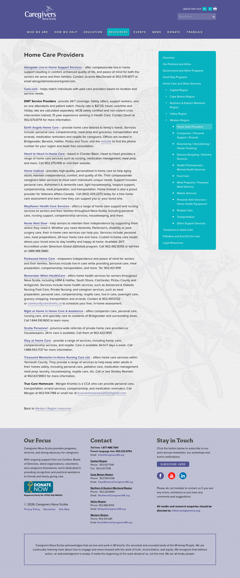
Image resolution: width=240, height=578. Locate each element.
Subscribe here (173, 464)
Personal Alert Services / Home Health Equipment (192, 201)
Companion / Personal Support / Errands (190, 135)
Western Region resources (53, 408)
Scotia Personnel (36, 328)
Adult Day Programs (175, 77)
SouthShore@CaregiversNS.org (114, 522)
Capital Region (179, 90)
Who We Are (37, 32)
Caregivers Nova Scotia (41, 13)
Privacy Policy (32, 509)
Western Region (179, 120)
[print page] (215, 9)
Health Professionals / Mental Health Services (191, 167)
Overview (169, 57)
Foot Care (183, 176)
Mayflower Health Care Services (46, 206)
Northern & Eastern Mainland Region (187, 105)
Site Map (64, 509)
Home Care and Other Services (182, 83)
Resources (118, 32)
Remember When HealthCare (44, 275)
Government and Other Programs (183, 70)
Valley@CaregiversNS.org (111, 509)
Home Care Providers (190, 127)
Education (93, 32)
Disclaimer (49, 509)
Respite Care (185, 210)
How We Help (66, 32)
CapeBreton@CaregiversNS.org (115, 482)
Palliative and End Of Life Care (181, 236)
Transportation (185, 217)
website (106, 141)
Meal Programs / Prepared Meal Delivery (192, 184)
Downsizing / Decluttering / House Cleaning (193, 146)
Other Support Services (191, 223)
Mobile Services (186, 193)
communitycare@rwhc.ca (45, 303)
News (156, 32)
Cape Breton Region (182, 96)
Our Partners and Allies (177, 64)
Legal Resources (173, 243)
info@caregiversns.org (186, 510)
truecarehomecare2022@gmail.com (101, 393)
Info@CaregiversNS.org (111, 455)
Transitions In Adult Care (178, 230)
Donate (173, 32)
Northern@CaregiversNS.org (114, 495)
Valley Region (178, 114)
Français (195, 32)
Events (140, 32)
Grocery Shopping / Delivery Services (194, 156)
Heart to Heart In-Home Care (44, 154)
